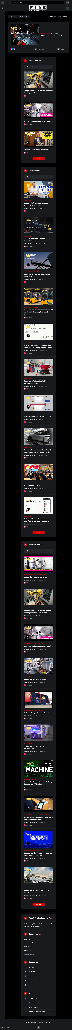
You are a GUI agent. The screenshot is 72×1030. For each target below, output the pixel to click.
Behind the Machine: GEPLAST (35, 577)
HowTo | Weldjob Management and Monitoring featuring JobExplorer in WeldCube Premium (38, 347)
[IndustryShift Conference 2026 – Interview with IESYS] (38, 189)
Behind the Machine (30, 574)
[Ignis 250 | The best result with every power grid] (38, 260)
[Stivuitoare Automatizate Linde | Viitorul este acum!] (38, 367)
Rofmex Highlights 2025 (33, 485)
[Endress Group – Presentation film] (38, 699)
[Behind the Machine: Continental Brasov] (38, 875)
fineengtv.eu (27, 950)
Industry (26, 414)
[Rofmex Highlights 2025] (38, 472)
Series (31, 985)
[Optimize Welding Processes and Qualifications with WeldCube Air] (38, 505)
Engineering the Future (31, 850)
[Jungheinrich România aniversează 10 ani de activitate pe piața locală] (38, 296)
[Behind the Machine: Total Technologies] (38, 733)
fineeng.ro (27, 946)
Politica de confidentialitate (37, 1011)
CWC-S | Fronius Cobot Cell (51, 36)
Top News (37, 271)
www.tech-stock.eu (29, 943)
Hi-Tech (40, 815)
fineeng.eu (27, 939)
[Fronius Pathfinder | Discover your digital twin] (38, 225)
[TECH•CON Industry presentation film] (38, 110)
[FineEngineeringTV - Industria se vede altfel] (38, 8)
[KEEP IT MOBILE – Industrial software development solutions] (38, 804)
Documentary (42, 886)
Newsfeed (32, 967)
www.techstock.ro (29, 954)
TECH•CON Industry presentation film (38, 121)
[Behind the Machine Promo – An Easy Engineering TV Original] (38, 768)
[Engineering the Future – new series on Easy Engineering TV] (38, 839)
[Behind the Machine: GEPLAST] (38, 563)
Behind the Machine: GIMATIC (35, 679)
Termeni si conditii (34, 1002)
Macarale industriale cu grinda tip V (37, 416)
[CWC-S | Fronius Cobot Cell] (25, 34)
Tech (48, 33)
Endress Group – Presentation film (37, 713)
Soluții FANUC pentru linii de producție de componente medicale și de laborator (38, 93)
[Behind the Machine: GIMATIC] (38, 666)
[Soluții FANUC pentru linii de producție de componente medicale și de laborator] (38, 79)
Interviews (32, 971)
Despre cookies (33, 1007)
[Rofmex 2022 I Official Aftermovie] (38, 138)
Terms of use (33, 998)
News (43, 33)
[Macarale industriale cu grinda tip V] (38, 403)
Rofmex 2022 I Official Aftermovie (37, 149)
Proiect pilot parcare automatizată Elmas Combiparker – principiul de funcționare (37, 452)
